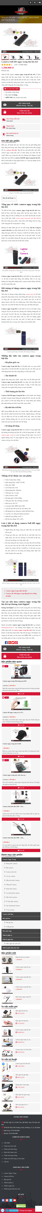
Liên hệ (6, 1161)
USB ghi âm (10, 926)
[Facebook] (3, 1200)
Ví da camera (10, 910)
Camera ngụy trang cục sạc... (24, 1039)
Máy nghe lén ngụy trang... (23, 1094)
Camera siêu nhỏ (22, 17)
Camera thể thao (7, 914)
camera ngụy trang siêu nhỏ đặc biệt (27, 218)
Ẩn (14, 198)
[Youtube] (14, 1200)
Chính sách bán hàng (10, 1149)
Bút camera (9, 868)
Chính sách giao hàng (10, 1155)
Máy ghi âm (6, 918)
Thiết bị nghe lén (7, 939)
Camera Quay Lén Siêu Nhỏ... (24, 1049)
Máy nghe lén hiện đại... (22, 1020)
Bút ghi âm (9, 922)
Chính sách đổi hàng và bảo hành (14, 1158)
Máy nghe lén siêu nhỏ (13, 943)
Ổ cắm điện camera (12, 901)
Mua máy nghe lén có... (22, 1104)
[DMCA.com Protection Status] (21, 1205)
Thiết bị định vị (7, 935)
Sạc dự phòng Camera (13, 905)
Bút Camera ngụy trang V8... (24, 997)
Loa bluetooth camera (13, 893)
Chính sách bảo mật (10, 1146)
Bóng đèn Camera (11, 863)
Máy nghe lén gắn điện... (22, 1075)
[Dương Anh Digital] (21, 11)
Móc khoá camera (11, 897)
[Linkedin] (11, 1200)
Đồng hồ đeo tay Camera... (23, 957)
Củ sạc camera (10, 876)
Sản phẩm (12, 17)
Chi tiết (21, 694)
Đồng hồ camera (11, 884)
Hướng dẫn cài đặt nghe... (23, 1084)
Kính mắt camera (11, 889)
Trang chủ (4, 17)
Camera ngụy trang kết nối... (24, 1030)
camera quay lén (31, 294)
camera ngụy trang (7, 435)
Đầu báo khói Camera (13, 880)
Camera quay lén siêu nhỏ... (23, 1063)
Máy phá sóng (6, 931)
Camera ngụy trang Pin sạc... (24, 967)
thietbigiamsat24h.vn (7, 627)
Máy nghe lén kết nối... (22, 1011)
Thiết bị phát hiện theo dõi (10, 948)
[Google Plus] (7, 1200)
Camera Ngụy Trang (9, 859)
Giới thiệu (7, 1143)
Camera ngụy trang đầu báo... (24, 977)
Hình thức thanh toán (10, 1152)
